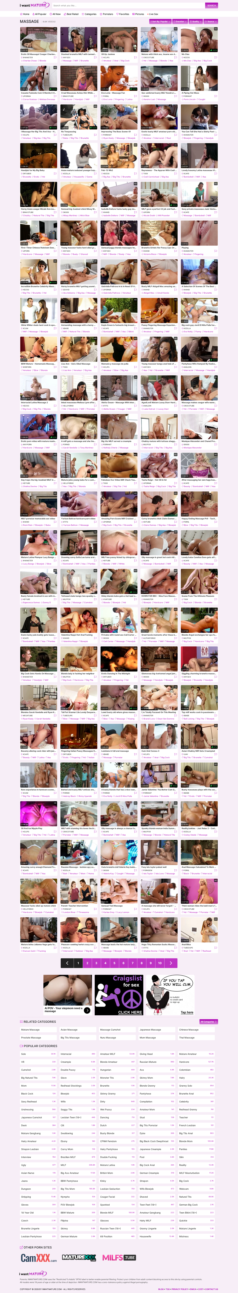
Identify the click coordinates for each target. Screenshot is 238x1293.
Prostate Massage (31, 1037)
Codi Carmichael (151, 177)
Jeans (38, 1180)
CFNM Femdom (117, 1141)
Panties (91, 564)
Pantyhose (157, 1093)
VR (38, 1061)
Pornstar (91, 409)
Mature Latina (117, 1165)
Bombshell (188, 177)
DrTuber (27, 173)
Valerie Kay (108, 873)
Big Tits (47, 138)
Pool (157, 1157)
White (122, 564)
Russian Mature (157, 1061)
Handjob (79, 99)
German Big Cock (196, 1204)
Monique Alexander (193, 447)
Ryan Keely (108, 138)
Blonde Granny (157, 1085)
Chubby (27, 215)
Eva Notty (188, 331)
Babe (65, 138)
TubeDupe (68, 135)
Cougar (121, 409)
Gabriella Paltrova (111, 293)
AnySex (66, 57)
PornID (66, 444)
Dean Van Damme (166, 719)
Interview (38, 1157)
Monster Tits (117, 1077)
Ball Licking (189, 719)
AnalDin (187, 367)
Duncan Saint (29, 951)
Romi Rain (27, 525)
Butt (65, 873)
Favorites (124, 14)
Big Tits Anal (196, 1133)
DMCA (193, 1289)
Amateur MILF (117, 1054)
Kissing (131, 719)
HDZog (186, 57)
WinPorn (27, 367)
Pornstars (107, 14)
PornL (106, 96)
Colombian (196, 1069)
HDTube (26, 483)
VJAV (185, 754)
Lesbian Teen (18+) (78, 1117)
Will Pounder (164, 215)
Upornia (27, 96)
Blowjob (131, 138)
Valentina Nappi (70, 641)
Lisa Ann (67, 370)
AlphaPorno (149, 638)
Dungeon (38, 1188)
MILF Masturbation (196, 1173)
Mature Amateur (196, 1054)
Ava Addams (69, 293)
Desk (38, 1125)
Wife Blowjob (157, 1188)
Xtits (105, 406)
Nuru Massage (108, 1037)
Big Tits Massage (70, 1037)
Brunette (85, 60)
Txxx (145, 173)
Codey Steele (190, 835)
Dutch (117, 1125)
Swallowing (78, 1133)
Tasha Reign (149, 486)
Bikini (131, 331)
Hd (145, 60)
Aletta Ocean (109, 409)
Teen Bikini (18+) (196, 1212)
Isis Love (160, 873)
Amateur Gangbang (157, 1212)
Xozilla (147, 135)
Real (169, 138)
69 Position (117, 1236)
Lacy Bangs (28, 564)
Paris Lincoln (190, 99)
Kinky (117, 1180)
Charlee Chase (30, 60)
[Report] (55, 57)
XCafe (186, 173)
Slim (196, 1157)
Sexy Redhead (38, 1101)
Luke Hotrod (149, 409)
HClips (106, 57)
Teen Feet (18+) (157, 1204)
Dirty (117, 1101)
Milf (76, 60)
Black (186, 873)
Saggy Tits (78, 1109)
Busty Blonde (117, 1133)
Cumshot (88, 602)
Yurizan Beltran (70, 525)
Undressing (38, 1109)
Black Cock (38, 1093)
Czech (38, 1220)
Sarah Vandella (70, 447)
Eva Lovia (107, 99)
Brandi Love (149, 719)
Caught (201, 99)
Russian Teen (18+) (117, 1228)
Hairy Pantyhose (117, 1149)
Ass (171, 60)
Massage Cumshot (110, 1029)
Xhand (106, 212)
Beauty (187, 486)
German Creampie (157, 1173)
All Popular (40, 14)
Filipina (78, 1220)
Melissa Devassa (47, 99)
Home (26, 14)
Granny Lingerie (157, 1228)
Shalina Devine (30, 486)
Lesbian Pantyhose (38, 1236)
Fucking (42, 951)
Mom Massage (148, 1037)
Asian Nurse (38, 1173)
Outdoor (79, 951)
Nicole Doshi (149, 215)
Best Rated (72, 14)
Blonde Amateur (117, 1061)
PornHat (187, 96)
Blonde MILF (117, 1212)
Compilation (157, 1101)
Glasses (117, 1220)
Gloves (38, 1204)
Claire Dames (150, 525)
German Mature (78, 1236)
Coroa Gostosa (30, 99)
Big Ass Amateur (78, 1173)
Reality (196, 1165)
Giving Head (157, 1054)
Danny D (47, 602)
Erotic (36, 177)
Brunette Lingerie (38, 1228)
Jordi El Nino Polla (123, 796)
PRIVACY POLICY (180, 1289)
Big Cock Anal (157, 1165)
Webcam (196, 1188)
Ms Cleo (187, 60)
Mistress (196, 1236)
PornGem (147, 870)
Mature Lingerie (196, 1228)
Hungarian (117, 1069)
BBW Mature (78, 1212)
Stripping (38, 1196)
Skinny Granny (117, 1093)
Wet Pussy (117, 1109)
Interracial (159, 138)
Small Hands (163, 293)
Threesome (84, 912)
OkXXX (146, 96)
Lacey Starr (163, 409)
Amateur (107, 60)
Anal (116, 60)
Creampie (78, 1061)
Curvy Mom (78, 1149)
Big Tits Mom (78, 1188)
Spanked (117, 1204)
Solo (38, 1054)
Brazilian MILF (78, 1157)
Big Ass (197, 60)
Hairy (196, 1077)
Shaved (84, 254)
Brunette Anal (196, 1093)
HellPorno (68, 406)
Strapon (157, 1180)
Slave (78, 1077)
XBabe (66, 328)
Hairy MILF (157, 1220)
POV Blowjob (78, 1204)
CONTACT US (211, 1289)
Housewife (79, 177)
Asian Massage (69, 1029)
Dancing (117, 1117)
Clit (78, 1125)
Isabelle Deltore (110, 215)
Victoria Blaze (150, 254)
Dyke (157, 1133)
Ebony (78, 1141)
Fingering (119, 99)
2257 (200, 1289)
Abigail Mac (149, 293)
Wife (78, 1101)
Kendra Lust (149, 99)
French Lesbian (196, 1125)
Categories (90, 14)
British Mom (117, 1173)
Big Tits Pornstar (157, 1125)
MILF (78, 1165)
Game (89, 177)
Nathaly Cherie (110, 447)
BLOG (161, 1289)
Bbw (36, 370)
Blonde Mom (196, 1141)
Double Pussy (78, 1069)
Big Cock (125, 60)
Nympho (78, 1196)
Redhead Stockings (78, 1085)
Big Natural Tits (38, 1077)
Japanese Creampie (157, 1149)
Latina (129, 99)
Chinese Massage (188, 1029)
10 (160, 963)
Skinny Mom (157, 1077)
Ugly (38, 1165)
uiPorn (146, 212)
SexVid (66, 290)
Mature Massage (30, 1029)
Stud (157, 1117)
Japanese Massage (150, 1029)
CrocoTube (148, 57)
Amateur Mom (157, 1109)
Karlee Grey (108, 912)
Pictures (139, 14)
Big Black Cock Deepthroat (157, 1141)
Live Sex (153, 14)
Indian (91, 757)
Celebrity (196, 1101)
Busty (75, 254)
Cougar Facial (117, 1196)
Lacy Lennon (123, 912)
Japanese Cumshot (38, 1117)
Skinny (78, 1228)
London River (69, 912)
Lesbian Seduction (117, 1188)
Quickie (196, 1220)
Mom (83, 873)
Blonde (43, 60)
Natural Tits (39, 215)
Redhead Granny (196, 1109)
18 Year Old (38, 1212)
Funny (198, 331)
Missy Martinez (70, 215)
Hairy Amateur (38, 1141)
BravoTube (68, 96)
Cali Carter (108, 641)
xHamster (28, 57)
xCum (25, 328)
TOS (168, 1289)
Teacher (196, 1117)
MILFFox (147, 444)
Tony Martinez (86, 447)
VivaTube (107, 599)
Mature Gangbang (38, 1133)
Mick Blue (84, 215)
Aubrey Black (69, 796)
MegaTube (28, 715)
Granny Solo (196, 1085)
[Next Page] (170, 963)
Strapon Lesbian (38, 1149)
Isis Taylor (148, 873)
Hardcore (67, 99)
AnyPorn (27, 444)
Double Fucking (117, 1157)
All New (56, 14)
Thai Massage (186, 1037)
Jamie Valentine (151, 796)
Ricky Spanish (85, 796)
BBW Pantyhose (78, 1180)
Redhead (207, 951)
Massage (67, 60)
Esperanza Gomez (31, 602)
